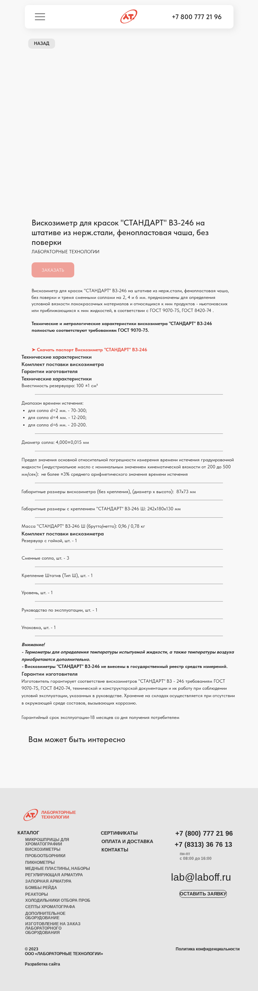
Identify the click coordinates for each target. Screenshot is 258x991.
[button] (203, 894)
